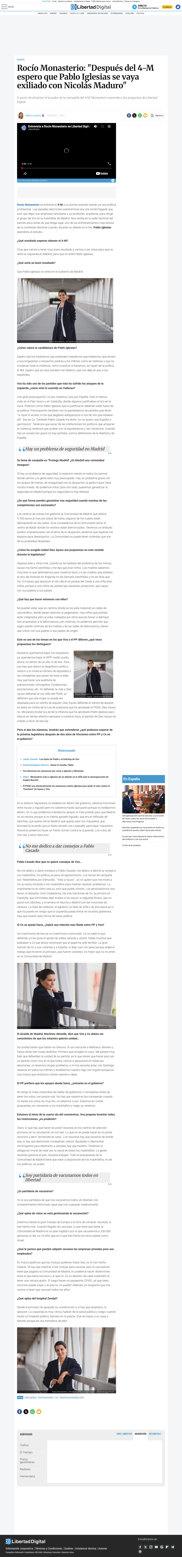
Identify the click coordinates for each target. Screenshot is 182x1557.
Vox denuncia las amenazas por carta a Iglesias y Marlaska (53, 771)
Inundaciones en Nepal (82, 1)
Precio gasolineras (27, 1461)
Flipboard (167, 1547)
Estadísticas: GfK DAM (33, 1552)
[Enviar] (140, 115)
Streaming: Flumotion (51, 1552)
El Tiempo (26, 1452)
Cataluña (129, 13)
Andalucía (42, 13)
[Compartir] (129, 115)
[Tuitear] (134, 115)
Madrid (53, 13)
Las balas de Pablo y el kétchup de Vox (51, 759)
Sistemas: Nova (68, 1552)
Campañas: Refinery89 (14, 1552)
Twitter (145, 1547)
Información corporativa (19, 1548)
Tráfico (24, 1445)
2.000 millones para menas (101, 1)
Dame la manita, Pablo (48, 765)
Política (140, 13)
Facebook (140, 1547)
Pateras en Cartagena (132, 1)
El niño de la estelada (131, 845)
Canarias (63, 13)
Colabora (167, 7)
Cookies (68, 1548)
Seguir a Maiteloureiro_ (43, 115)
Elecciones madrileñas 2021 (72, 1397)
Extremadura (117, 13)
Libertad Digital (72, 1541)
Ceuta (54, 1)
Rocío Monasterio (46, 1397)
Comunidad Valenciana (97, 13)
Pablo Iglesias (30, 1397)
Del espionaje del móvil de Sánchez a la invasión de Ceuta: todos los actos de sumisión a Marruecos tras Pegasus (143, 819)
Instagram (151, 1547)
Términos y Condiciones (48, 1548)
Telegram (172, 1547)
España (21, 59)
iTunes (140, 1551)
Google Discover (162, 1547)
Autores (102, 1548)
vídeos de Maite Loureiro (32, 180)
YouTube (156, 1547)
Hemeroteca (27, 1476)
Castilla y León (77, 13)
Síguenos (159, 115)
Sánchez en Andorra (65, 1)
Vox (56, 1397)
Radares (25, 1469)
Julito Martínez (117, 1)
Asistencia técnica (85, 1548)
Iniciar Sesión (178, 7)
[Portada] (90, 7)
